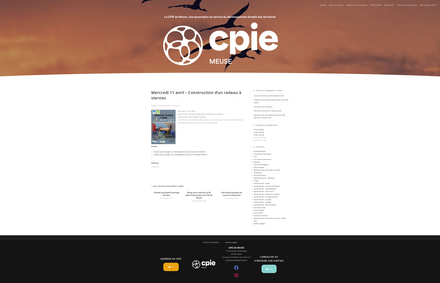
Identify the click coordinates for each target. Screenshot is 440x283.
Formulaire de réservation (262, 154)
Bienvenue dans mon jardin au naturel (267, 170)
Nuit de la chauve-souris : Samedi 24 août (268, 111)
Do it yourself (258, 213)
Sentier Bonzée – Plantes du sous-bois (266, 194)
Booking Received (260, 151)
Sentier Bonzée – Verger (262, 183)
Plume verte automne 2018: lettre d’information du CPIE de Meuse (199, 195)
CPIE (255, 157)
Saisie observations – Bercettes (264, 178)
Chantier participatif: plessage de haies (166, 193)
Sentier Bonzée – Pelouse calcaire (265, 205)
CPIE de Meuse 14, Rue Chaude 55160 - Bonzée (259, 132)
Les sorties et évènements (262, 159)
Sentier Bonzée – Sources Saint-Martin (267, 186)
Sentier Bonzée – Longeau (262, 200)
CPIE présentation (260, 175)
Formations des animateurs (263, 107)
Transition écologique (261, 165)
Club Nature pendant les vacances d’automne (231, 193)
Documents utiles (260, 208)
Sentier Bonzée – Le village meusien (266, 197)
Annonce (176, 106)
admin (155, 106)
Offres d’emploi (259, 167)
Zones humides (259, 210)
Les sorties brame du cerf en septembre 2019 (269, 96)
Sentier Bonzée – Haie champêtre (265, 189)
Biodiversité (258, 173)
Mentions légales (259, 224)
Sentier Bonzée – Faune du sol (264, 191)
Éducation (257, 162)
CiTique (256, 181)
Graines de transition (261, 216)
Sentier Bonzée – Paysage (262, 202)
